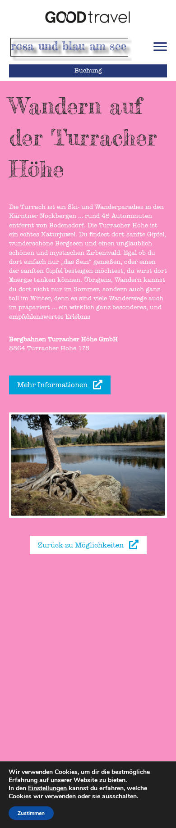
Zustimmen (31, 813)
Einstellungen (47, 788)
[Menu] (160, 46)
